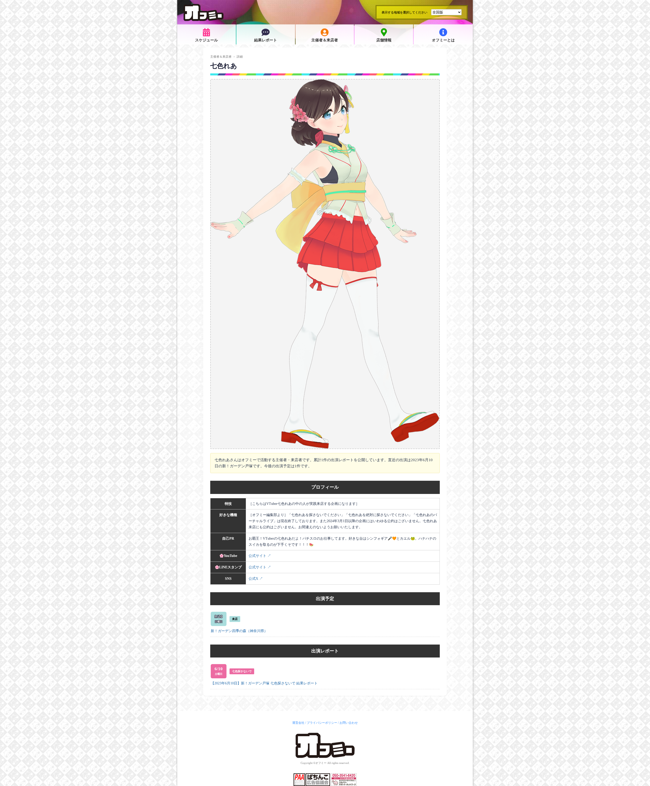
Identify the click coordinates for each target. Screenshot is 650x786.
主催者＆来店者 (324, 40)
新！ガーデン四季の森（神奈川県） (239, 631)
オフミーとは (443, 40)
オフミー (321, 762)
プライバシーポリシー (322, 723)
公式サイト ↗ (260, 556)
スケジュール (206, 40)
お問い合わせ (348, 723)
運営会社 (298, 723)
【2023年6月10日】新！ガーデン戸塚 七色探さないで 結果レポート (264, 683)
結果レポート (265, 40)
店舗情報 (384, 40)
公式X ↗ (256, 579)
